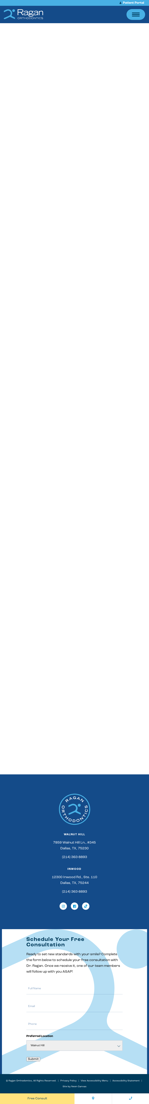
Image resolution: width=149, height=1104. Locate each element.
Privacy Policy (68, 1081)
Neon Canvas (79, 1086)
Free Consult (37, 1098)
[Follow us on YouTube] (85, 906)
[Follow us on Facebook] (74, 906)
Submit (33, 1059)
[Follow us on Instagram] (63, 906)
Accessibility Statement (126, 1081)
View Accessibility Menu (94, 1081)
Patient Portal (133, 2)
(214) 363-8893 (74, 857)
